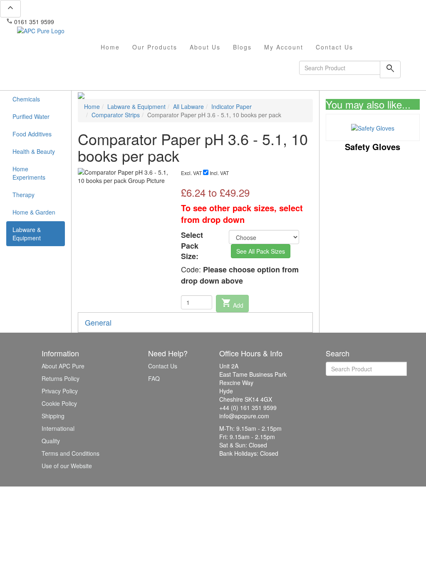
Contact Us (334, 47)
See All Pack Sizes (260, 251)
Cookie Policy (59, 403)
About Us (205, 47)
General (98, 322)
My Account (283, 47)
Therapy (23, 194)
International (58, 428)
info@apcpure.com (85, 21)
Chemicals (26, 99)
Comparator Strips (116, 115)
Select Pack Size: (192, 246)
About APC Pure (63, 366)
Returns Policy (60, 378)
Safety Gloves (372, 147)
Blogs (242, 47)
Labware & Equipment (26, 233)
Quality (51, 441)
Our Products (154, 47)
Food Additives (32, 134)
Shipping (53, 416)
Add (232, 303)
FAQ (154, 378)
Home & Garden (33, 212)
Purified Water (31, 116)
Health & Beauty (33, 151)
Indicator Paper (231, 106)
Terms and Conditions (70, 453)
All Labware (188, 106)
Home (110, 47)
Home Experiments (28, 173)
